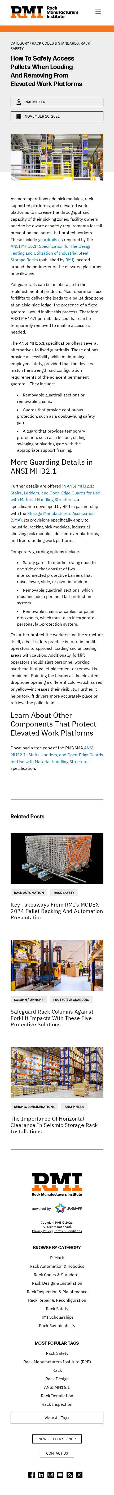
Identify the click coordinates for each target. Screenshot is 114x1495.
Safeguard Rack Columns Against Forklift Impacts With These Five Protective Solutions (52, 1018)
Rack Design (57, 1378)
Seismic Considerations (34, 1107)
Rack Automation (29, 893)
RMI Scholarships (57, 1317)
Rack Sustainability (57, 1325)
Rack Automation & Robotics (57, 1266)
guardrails (47, 239)
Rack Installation (57, 1395)
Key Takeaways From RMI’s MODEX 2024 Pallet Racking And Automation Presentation (57, 911)
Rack (57, 1370)
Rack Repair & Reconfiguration (57, 1300)
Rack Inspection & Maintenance (57, 1291)
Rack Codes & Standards (55, 43)
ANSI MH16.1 (74, 1107)
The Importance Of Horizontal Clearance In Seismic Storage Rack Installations (54, 1125)
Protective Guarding (71, 1000)
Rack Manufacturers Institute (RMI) (57, 1361)
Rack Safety (64, 893)
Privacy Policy (41, 1231)
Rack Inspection (57, 1404)
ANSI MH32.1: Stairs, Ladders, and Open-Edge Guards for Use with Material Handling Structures (55, 492)
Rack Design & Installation (57, 1283)
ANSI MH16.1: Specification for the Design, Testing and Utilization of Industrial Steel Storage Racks (52, 253)
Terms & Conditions (68, 1231)
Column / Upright (28, 1000)
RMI (69, 259)
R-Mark (57, 1257)
